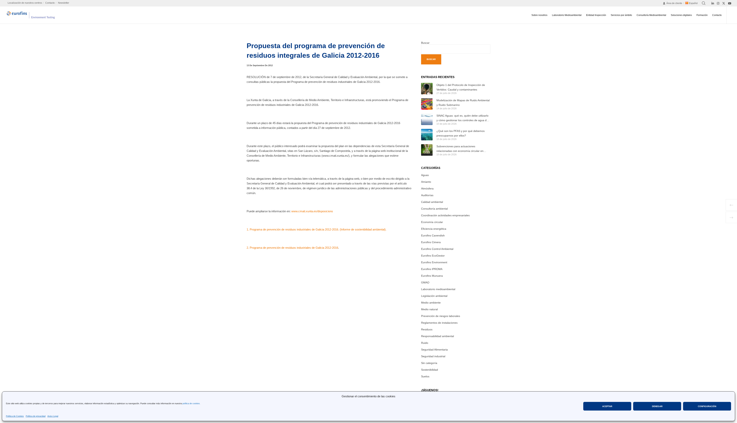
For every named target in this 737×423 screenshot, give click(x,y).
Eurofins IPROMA (431, 269)
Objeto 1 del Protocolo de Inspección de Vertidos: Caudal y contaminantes (460, 87)
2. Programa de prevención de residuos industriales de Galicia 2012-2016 (292, 247)
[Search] (703, 3)
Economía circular (432, 222)
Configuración (707, 406)
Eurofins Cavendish (433, 235)
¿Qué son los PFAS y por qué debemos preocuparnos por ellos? (460, 133)
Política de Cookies (15, 416)
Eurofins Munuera (432, 275)
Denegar (657, 406)
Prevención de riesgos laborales (440, 316)
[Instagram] (718, 3)
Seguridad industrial (433, 356)
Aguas (425, 175)
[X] (723, 3)
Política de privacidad (35, 416)
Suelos (425, 376)
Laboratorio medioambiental (438, 289)
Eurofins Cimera (431, 242)
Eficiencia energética (433, 228)
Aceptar (607, 406)
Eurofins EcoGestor (433, 255)
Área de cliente (674, 3)
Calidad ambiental (432, 201)
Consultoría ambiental (434, 208)
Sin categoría (429, 363)
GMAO (425, 282)
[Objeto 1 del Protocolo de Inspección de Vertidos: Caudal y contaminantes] (427, 89)
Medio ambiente (431, 302)
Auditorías (427, 195)
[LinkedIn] (712, 3)
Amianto (426, 181)
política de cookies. (191, 403)
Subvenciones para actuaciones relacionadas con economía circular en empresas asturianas (459, 149)
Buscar (425, 42)
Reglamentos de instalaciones (439, 322)
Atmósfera (427, 188)
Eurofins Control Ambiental (437, 248)
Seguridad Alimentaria (434, 349)
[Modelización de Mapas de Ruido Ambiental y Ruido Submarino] (427, 104)
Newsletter (63, 3)
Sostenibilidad (429, 369)
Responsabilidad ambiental (437, 336)
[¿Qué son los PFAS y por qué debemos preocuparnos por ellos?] (427, 135)
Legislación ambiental (434, 295)
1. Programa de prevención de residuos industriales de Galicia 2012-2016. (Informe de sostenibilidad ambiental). (316, 229)
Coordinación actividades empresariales (445, 215)
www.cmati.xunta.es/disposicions (312, 211)
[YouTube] (729, 3)
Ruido (424, 342)
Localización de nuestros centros (25, 3)
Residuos (426, 329)
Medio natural (429, 309)
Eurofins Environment (434, 262)
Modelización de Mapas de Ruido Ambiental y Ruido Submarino (463, 102)
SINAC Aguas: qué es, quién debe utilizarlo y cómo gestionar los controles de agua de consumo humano (462, 118)
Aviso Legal (52, 416)
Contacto (50, 3)
